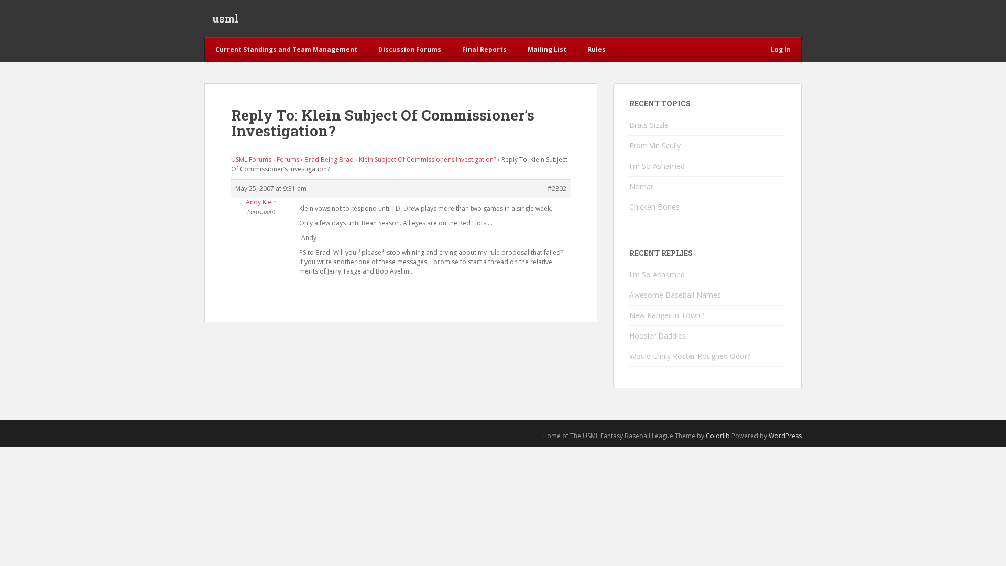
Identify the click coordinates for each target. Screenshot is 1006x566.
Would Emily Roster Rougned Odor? (689, 356)
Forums (288, 159)
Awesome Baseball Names (675, 295)
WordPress (785, 435)
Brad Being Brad (329, 159)
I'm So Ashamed (657, 166)
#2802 (557, 188)
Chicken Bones (654, 207)
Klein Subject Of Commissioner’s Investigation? (427, 159)
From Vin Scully (655, 145)
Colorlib (718, 435)
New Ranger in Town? (666, 315)
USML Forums (251, 159)
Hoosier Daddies (657, 336)
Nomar (641, 186)
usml (225, 18)
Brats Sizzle (649, 125)
